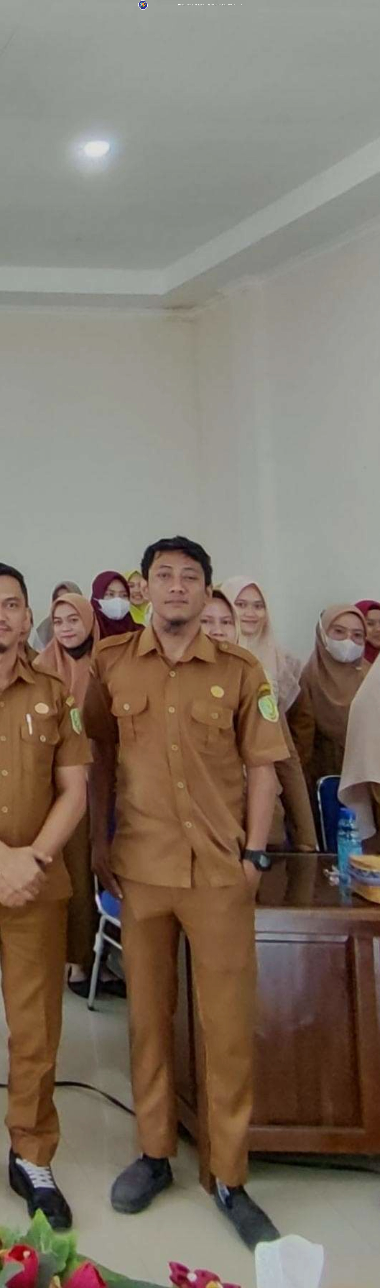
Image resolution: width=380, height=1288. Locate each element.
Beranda (181, 5)
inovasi (190, 5)
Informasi (231, 5)
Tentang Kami (200, 5)
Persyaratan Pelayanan (216, 5)
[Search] (241, 5)
